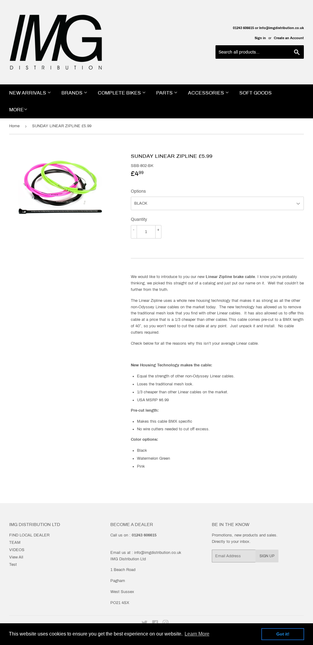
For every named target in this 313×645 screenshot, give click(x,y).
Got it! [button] (282, 634)
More (16, 109)
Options (138, 191)
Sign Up (267, 556)
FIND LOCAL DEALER (29, 535)
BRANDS (72, 92)
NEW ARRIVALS (28, 92)
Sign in (260, 38)
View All (16, 557)
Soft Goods (255, 92)
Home (14, 126)
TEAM (14, 542)
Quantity (139, 219)
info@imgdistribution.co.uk (157, 552)
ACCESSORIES (206, 92)
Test (13, 564)
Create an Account (289, 38)
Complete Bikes (120, 92)
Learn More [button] (197, 633)
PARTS (165, 92)
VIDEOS (16, 550)
